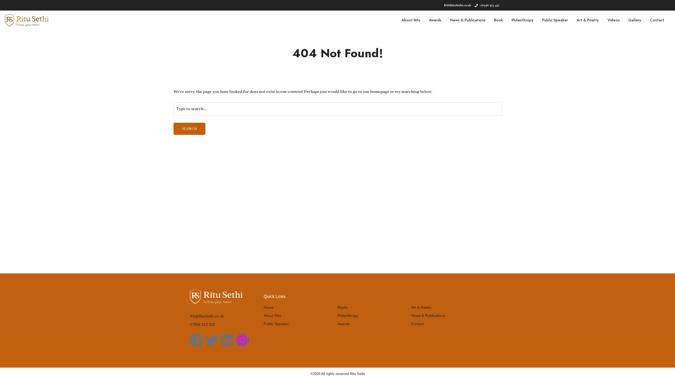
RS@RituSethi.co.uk (207, 316)
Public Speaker (555, 20)
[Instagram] (242, 340)
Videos (614, 20)
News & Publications (467, 20)
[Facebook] (196, 340)
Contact (657, 20)
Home (269, 307)
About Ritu (411, 20)
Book (498, 20)
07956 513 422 (489, 5)
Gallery (634, 20)
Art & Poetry (588, 20)
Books (343, 307)
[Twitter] (211, 340)
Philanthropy (522, 20)
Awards (435, 20)
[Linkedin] (227, 340)
